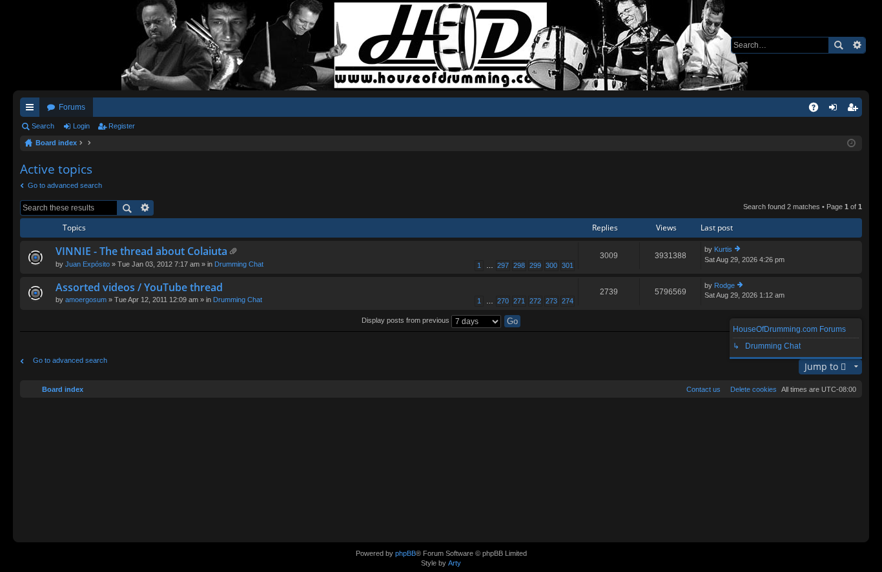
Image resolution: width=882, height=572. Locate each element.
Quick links (32, 110)
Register (121, 126)
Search (838, 45)
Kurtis (723, 249)
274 (567, 301)
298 (519, 265)
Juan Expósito (87, 264)
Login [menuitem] (835, 110)
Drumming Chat (238, 264)
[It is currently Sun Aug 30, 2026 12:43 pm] (851, 143)
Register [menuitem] (855, 110)
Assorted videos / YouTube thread (139, 287)
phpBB (405, 553)
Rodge (724, 285)
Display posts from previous (406, 320)
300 (551, 265)
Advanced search (856, 45)
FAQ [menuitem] (817, 110)
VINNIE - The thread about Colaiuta (141, 251)
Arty (454, 563)
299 (535, 265)
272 (535, 301)
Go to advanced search (65, 185)
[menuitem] (751, 389)
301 (567, 265)
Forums (72, 107)
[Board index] (441, 45)
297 (503, 265)
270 (503, 301)
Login (81, 126)
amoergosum (86, 299)
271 (519, 301)
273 (551, 301)
